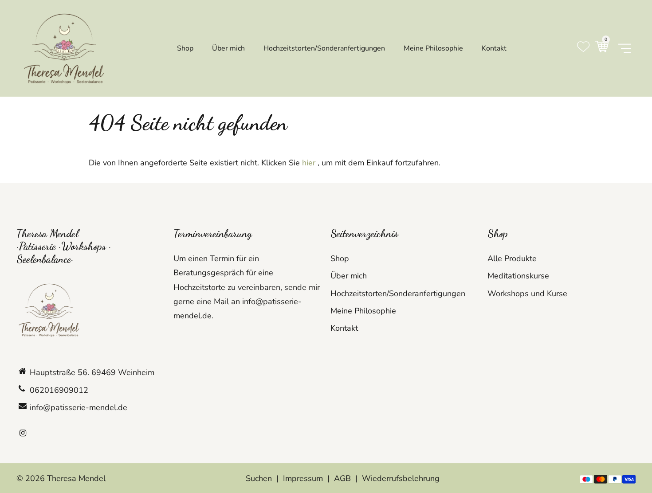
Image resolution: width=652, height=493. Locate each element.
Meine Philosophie (363, 310)
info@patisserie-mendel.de (78, 407)
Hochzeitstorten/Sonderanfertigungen (397, 293)
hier (308, 162)
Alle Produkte (512, 258)
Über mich (348, 275)
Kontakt (344, 328)
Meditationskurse (518, 275)
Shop (339, 258)
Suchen (259, 478)
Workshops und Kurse (527, 293)
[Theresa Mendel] (65, 47)
